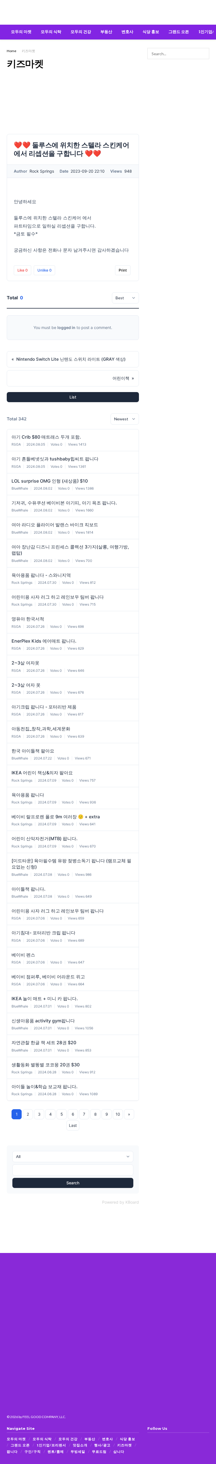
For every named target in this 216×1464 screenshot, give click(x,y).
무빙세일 (78, 1451)
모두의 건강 (81, 31)
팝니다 (12, 1451)
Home (11, 51)
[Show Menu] (9, 12)
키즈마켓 (28, 51)
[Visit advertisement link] (178, 84)
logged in (66, 327)
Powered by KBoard (120, 1202)
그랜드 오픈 (178, 31)
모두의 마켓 (21, 31)
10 (118, 1114)
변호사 (127, 31)
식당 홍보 (151, 31)
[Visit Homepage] (108, 12)
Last (73, 1125)
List (72, 397)
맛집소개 (80, 1445)
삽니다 (118, 1451)
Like (22, 270)
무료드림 (99, 1451)
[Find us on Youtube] (163, 1439)
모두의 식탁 (51, 31)
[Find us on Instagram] (156, 1439)
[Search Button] (206, 12)
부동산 (106, 31)
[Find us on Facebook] (148, 1439)
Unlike (44, 270)
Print (123, 270)
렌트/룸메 (56, 1451)
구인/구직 (32, 1451)
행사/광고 (102, 1445)
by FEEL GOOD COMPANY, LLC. (42, 1417)
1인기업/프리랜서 (51, 1445)
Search (72, 1182)
